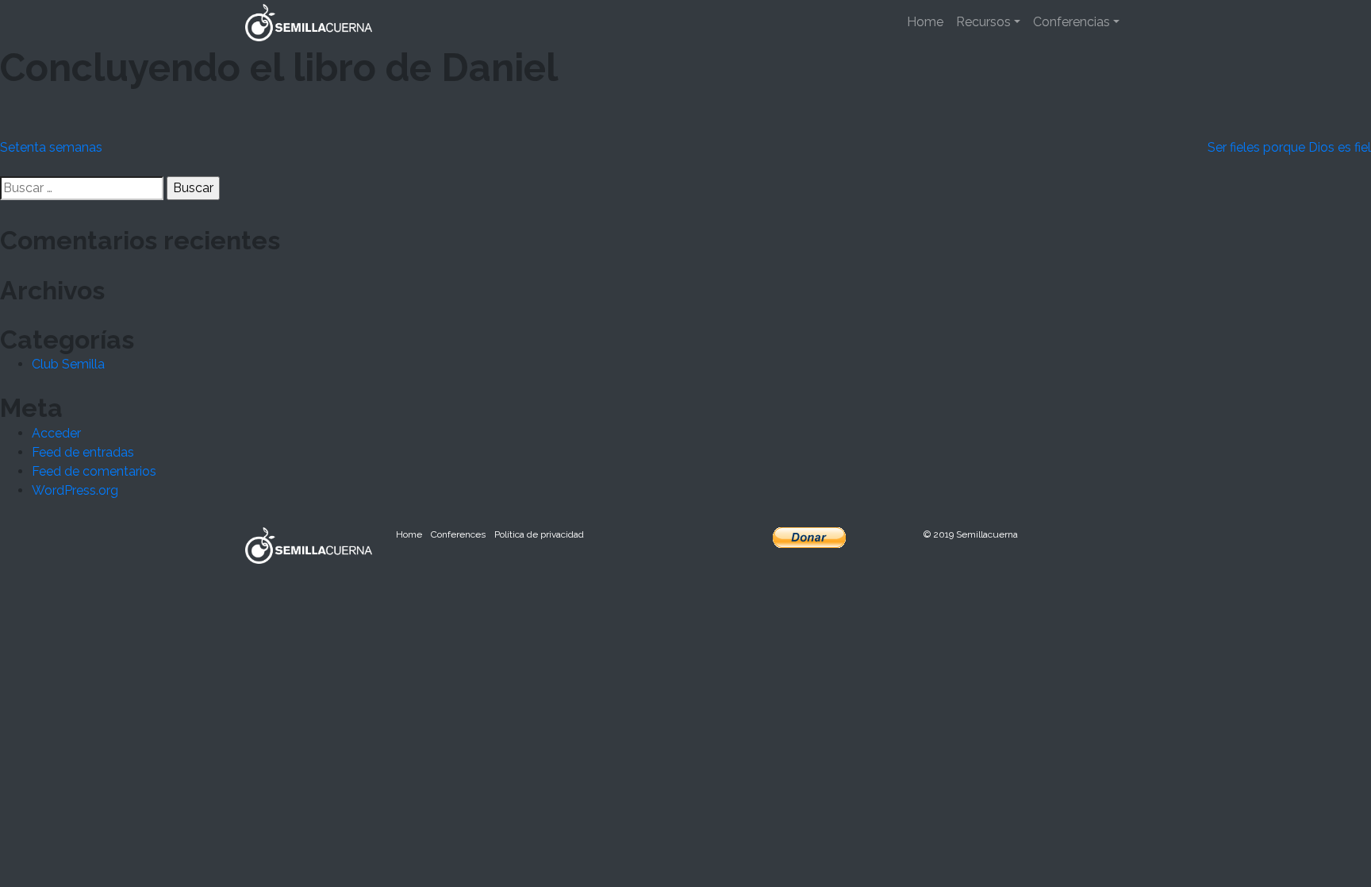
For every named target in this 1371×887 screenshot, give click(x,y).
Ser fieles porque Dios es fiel (1289, 147)
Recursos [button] (983, 21)
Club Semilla (68, 364)
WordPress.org (75, 490)
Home (925, 21)
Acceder (56, 433)
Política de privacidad (539, 534)
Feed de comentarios (94, 471)
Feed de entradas (83, 452)
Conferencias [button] (1071, 21)
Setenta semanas (51, 147)
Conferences (458, 534)
